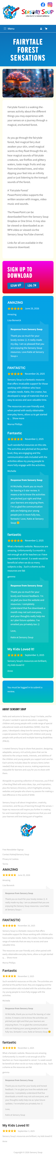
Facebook (43, 4)
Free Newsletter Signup (12, 849)
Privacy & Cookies (10, 859)
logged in (25, 687)
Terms (5, 863)
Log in (31, 285)
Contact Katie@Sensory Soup (15, 854)
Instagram (50, 4)
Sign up (15, 285)
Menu (11, 28)
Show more (18, 418)
